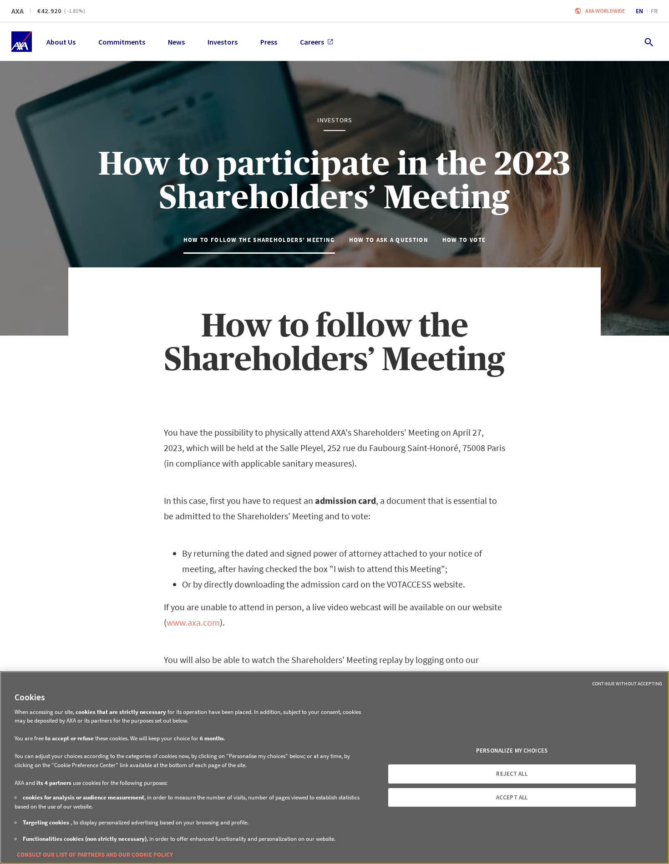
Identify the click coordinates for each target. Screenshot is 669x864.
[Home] (21, 41)
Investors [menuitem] (223, 41)
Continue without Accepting (627, 683)
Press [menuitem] (268, 41)
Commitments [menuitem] (121, 41)
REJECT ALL (511, 774)
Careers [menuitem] (312, 41)
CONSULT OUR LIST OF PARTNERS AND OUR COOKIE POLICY (95, 855)
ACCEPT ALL (511, 797)
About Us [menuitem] (61, 41)
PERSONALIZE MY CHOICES (511, 750)
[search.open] (648, 41)
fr (654, 11)
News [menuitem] (176, 41)
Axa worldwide (605, 10)
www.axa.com (193, 622)
